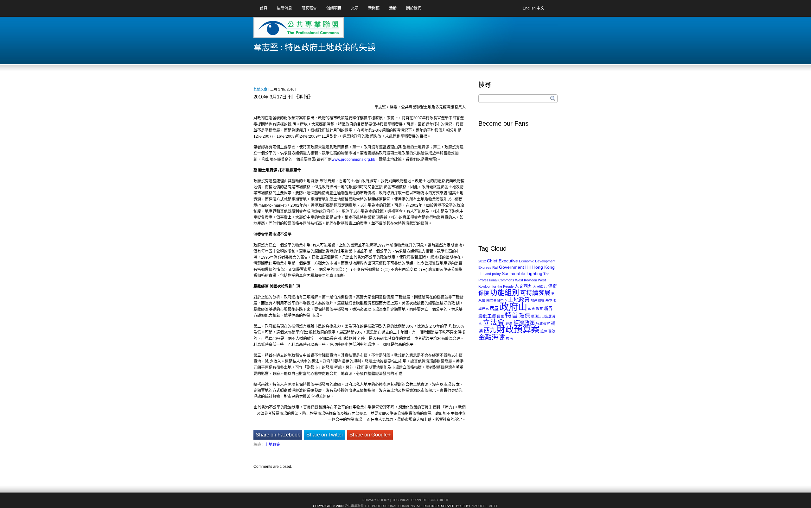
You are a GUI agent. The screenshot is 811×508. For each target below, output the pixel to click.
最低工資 (487, 315)
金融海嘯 (491, 337)
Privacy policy (375, 500)
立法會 (494, 322)
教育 (539, 308)
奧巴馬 (483, 308)
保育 (552, 286)
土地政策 (272, 444)
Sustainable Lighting (522, 273)
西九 (490, 330)
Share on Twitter (324, 434)
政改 (531, 308)
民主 (500, 316)
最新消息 (284, 8)
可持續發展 (535, 293)
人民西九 (540, 286)
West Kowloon (526, 280)
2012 (482, 261)
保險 (483, 293)
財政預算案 (518, 329)
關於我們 (413, 8)
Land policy (492, 274)
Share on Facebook (278, 434)
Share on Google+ (370, 434)
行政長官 (543, 323)
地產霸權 (538, 300)
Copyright (439, 500)
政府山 (513, 306)
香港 (509, 338)
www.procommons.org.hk (353, 159)
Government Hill (515, 267)
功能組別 (504, 293)
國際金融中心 (496, 300)
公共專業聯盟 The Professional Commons (380, 506)
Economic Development (537, 261)
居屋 (494, 308)
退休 (543, 331)
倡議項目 (334, 8)
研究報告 (309, 8)
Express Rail (488, 267)
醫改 (551, 331)
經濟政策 (524, 323)
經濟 (509, 323)
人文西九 (523, 286)
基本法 (551, 300)
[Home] (278, 29)
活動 (393, 8)
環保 (524, 316)
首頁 (263, 8)
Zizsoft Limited (484, 506)
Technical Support (409, 500)
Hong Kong (543, 267)
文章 (355, 8)
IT (480, 273)
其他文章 (260, 89)
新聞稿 (374, 8)
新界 (548, 308)
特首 (511, 315)
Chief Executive (502, 260)
